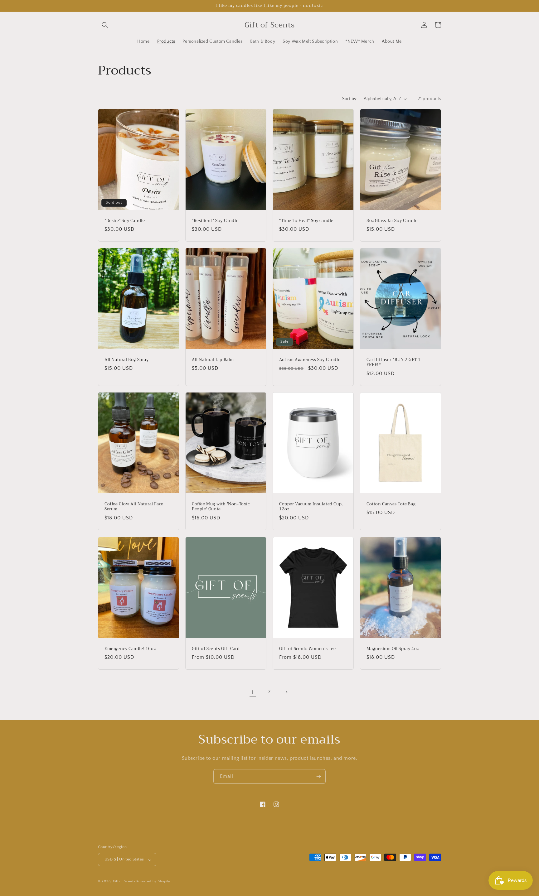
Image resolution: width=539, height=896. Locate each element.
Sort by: (349, 98)
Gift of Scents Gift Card (216, 648)
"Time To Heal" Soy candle (306, 220)
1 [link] (253, 692)
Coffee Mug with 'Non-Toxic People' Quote (221, 507)
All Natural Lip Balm (213, 359)
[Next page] (286, 692)
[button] (105, 25)
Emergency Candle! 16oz (130, 648)
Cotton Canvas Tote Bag (391, 504)
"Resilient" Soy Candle (215, 220)
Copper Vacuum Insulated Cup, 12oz (311, 507)
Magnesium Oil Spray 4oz (393, 648)
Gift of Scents (124, 882)
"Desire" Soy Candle (124, 220)
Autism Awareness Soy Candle (309, 359)
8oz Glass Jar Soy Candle (392, 220)
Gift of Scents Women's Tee (307, 648)
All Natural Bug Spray (126, 359)
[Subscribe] (318, 776)
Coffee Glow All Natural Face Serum (133, 507)
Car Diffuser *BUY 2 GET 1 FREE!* (394, 362)
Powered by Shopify (153, 882)
